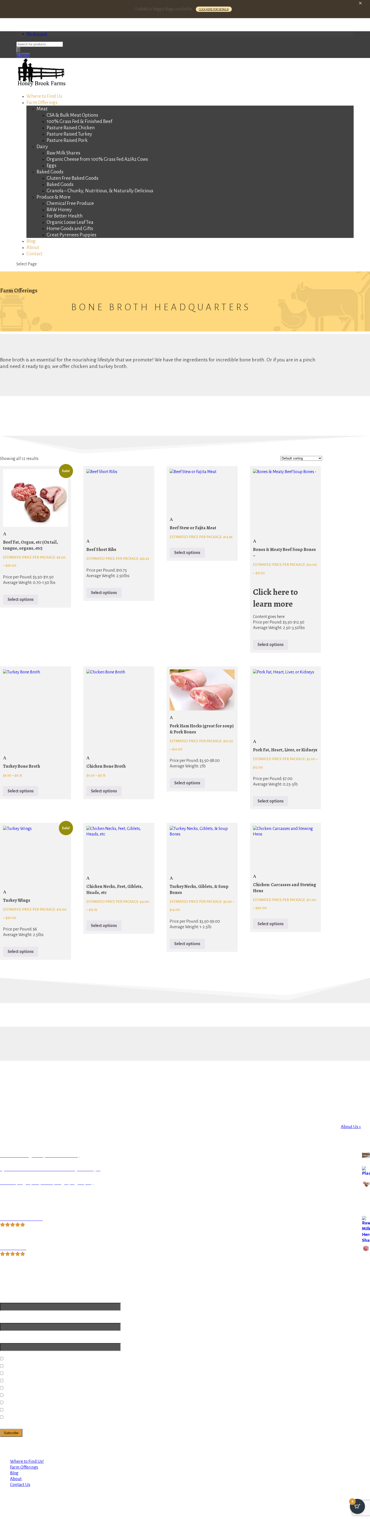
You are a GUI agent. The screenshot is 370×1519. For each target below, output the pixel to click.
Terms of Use (94, 1444)
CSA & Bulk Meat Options (72, 115)
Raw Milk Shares (63, 153)
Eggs (51, 165)
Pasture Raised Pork (67, 140)
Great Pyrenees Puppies (71, 234)
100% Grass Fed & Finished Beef (79, 121)
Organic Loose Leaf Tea (70, 222)
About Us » (351, 1126)
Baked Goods (49, 171)
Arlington (14, 1366)
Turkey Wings (16, 900)
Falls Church (17, 1388)
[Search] (18, 49)
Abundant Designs (37, 1450)
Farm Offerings (24, 1467)
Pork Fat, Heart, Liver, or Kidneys (285, 750)
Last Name (10, 1338)
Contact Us (20, 1484)
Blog (14, 1473)
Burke (11, 1380)
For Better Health (65, 216)
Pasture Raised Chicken (71, 127)
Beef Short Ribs (101, 549)
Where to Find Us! (27, 1461)
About (16, 1478)
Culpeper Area (19, 1417)
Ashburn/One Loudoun (27, 1373)
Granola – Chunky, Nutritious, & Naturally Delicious (100, 190)
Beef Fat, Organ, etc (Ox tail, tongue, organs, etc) (30, 545)
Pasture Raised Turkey (69, 134)
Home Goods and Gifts (70, 228)
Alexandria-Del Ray (24, 1358)
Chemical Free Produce (70, 203)
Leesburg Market (21, 1395)
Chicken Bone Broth (106, 766)
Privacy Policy (65, 1444)
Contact (34, 253)
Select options (21, 599)
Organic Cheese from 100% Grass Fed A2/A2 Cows (97, 159)
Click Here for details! (214, 9)
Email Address (14, 1298)
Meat (42, 108)
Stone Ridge (17, 1402)
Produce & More (53, 197)
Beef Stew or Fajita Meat (193, 528)
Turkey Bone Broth (21, 766)
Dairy (42, 146)
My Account (36, 34)
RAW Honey (59, 209)
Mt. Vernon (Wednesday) (29, 1410)
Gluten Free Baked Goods (72, 178)
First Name (10, 1318)
